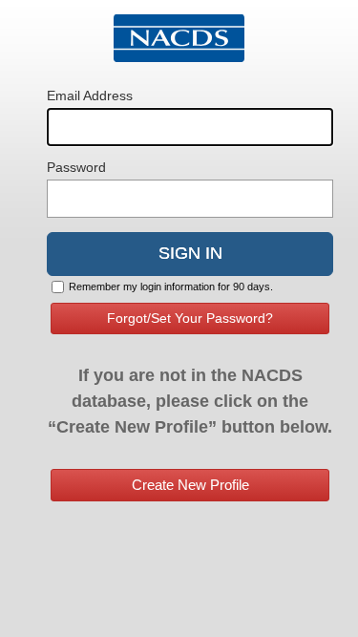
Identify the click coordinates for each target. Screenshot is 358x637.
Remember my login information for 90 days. (171, 286)
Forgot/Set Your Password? (190, 318)
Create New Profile (190, 485)
